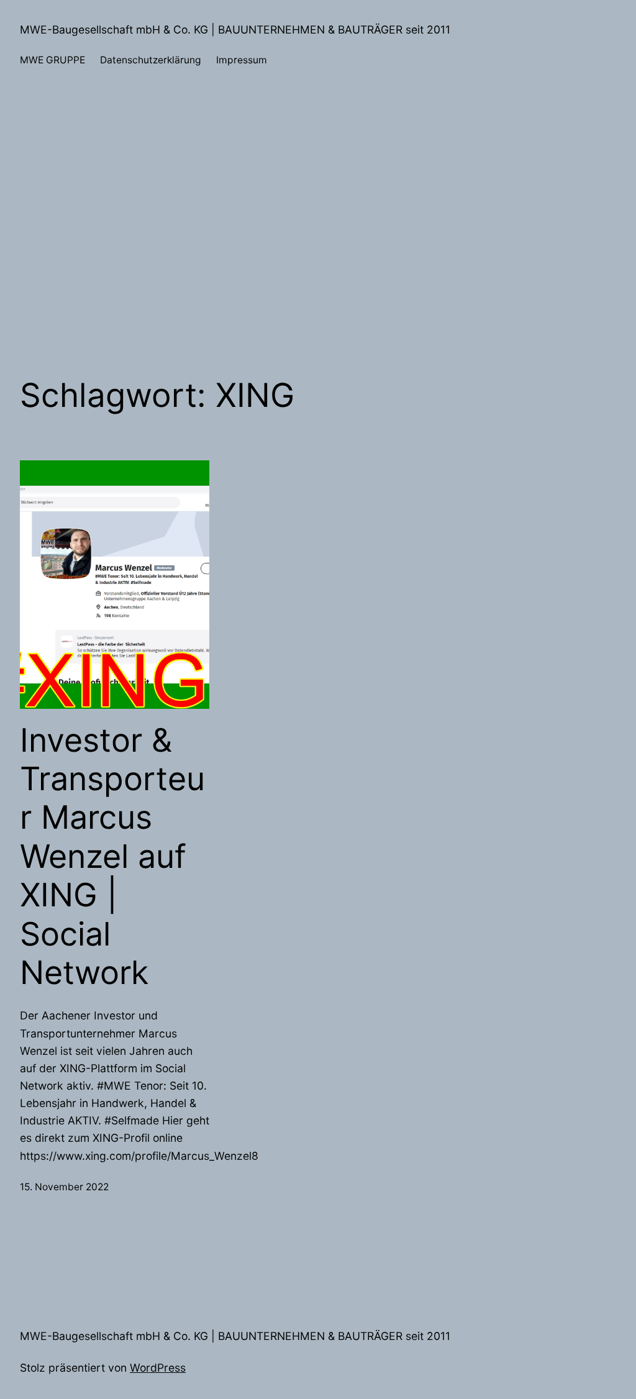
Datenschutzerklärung (150, 60)
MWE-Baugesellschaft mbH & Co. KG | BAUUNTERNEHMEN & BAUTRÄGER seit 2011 (235, 29)
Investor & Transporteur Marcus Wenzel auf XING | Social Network (112, 856)
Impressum (241, 60)
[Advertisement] (318, 222)
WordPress (158, 1367)
